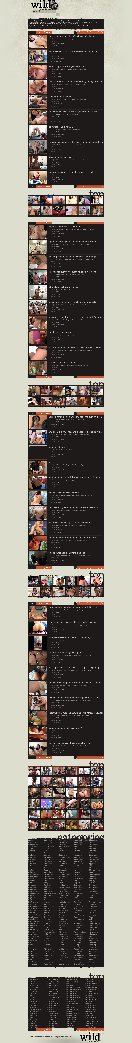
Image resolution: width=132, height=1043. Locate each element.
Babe (57, 84)
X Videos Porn (34, 983)
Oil (75, 876)
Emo (45, 919)
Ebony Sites (52, 1011)
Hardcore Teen (35, 22)
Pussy (85, 99)
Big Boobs (71, 449)
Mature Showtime (91, 983)
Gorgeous (85, 480)
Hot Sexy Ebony (53, 1013)
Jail (60, 917)
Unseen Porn (34, 985)
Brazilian (31, 930)
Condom (47, 864)
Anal (57, 259)
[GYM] (37, 474)
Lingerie (92, 175)
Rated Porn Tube (54, 981)
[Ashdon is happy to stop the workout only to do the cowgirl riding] (37, 63)
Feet (45, 943)
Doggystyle (74, 69)
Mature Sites (90, 985)
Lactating (62, 936)
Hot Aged (70, 1005)
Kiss (60, 930)
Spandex (92, 857)
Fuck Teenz (70, 999)
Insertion (73, 99)
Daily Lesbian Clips (73, 981)
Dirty (69, 69)
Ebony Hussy (53, 1009)
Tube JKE (89, 1013)
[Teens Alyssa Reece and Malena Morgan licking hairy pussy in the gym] (37, 619)
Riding (80, 54)
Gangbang (68, 320)
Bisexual (31, 906)
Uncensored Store (35, 1009)
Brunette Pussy (46, 21)
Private (76, 923)
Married (61, 962)
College (46, 857)
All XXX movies (34, 987)
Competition (48, 859)
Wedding (92, 945)
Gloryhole (62, 872)
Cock (45, 853)
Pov (75, 917)
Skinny (91, 844)
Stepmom (92, 868)
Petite (76, 904)
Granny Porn (71, 1001)
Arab (30, 861)
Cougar (46, 866)
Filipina (46, 949)
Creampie (47, 872)
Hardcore (67, 39)
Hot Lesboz (70, 1007)
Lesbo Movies (71, 1019)
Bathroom (32, 881)
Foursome (62, 846)
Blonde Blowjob (44, 22)
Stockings (92, 870)
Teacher (85, 84)
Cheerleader (32, 964)
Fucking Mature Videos (74, 995)
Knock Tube (33, 1025)
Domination (48, 911)
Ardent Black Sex (54, 991)
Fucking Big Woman (73, 987)
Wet (90, 947)
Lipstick (61, 955)
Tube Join (33, 989)
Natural (82, 144)
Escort (46, 923)
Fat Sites (70, 985)
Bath (30, 878)
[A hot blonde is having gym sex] (37, 299)
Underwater (93, 923)
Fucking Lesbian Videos (74, 991)
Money (76, 855)
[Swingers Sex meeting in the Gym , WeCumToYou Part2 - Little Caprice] (37, 154)
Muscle (78, 274)
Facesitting (48, 932)
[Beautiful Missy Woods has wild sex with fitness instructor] (37, 725)
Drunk (46, 915)
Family (46, 936)
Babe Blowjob (86, 22)
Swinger (92, 887)
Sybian (91, 889)
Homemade (83, 745)
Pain (75, 891)
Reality (76, 610)
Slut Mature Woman (92, 993)
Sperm (91, 861)
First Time (47, 953)
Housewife (63, 898)
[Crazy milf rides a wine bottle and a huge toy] (37, 755)
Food (60, 840)
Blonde (57, 69)
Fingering (66, 84)
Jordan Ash (91, 25)
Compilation (79, 159)
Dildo (70, 129)
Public (78, 685)
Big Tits (74, 274)
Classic (83, 540)
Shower (92, 840)
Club (45, 851)
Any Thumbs (33, 1019)
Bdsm (61, 244)
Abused (31, 842)
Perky (76, 902)
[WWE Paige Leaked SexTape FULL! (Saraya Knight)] (37, 649)
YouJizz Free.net (91, 1017)
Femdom (80, 175)
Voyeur (64, 114)
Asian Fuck (56, 23)
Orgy (85, 144)
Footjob (61, 842)
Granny (82, 69)
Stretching (93, 874)
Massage (62, 964)
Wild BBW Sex (90, 997)
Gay (60, 859)
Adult (31, 1017)
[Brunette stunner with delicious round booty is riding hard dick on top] (37, 489)
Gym (85, 39)
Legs (60, 947)
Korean (61, 934)
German (86, 655)
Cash (30, 951)
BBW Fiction (52, 1021)
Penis (76, 900)
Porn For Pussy (91, 1005)
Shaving (77, 962)
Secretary (77, 955)
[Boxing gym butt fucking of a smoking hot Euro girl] (37, 268)
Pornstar (71, 144)
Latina (61, 943)
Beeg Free (89, 1015)
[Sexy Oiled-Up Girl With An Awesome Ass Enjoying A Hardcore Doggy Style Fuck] (37, 519)
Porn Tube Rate (34, 1027)
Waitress (92, 940)
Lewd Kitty (70, 1025)
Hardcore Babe (73, 21)
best (76, 5)
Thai (90, 900)
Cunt (62, 99)
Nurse (76, 870)
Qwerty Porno (34, 979)
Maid (60, 960)
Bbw (30, 883)
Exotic (46, 928)
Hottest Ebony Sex (54, 1015)
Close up (67, 175)
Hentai (61, 889)
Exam (46, 925)
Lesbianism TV (71, 1011)
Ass (82, 39)
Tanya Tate (38, 25)
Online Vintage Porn (92, 1021)
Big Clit (31, 896)
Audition (31, 868)
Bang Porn (33, 993)
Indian (61, 906)
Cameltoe (31, 947)
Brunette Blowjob (77, 22)
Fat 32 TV (70, 983)
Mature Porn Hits (91, 981)
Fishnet (46, 955)
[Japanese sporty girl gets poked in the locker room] (37, 253)
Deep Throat (83, 229)
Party (76, 898)
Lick (80, 610)
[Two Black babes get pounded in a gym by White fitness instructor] (37, 709)
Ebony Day (52, 1001)
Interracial (75, 555)
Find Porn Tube (91, 1009)
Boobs (30, 925)
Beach (30, 887)
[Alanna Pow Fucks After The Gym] (37, 504)
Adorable (31, 844)
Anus (30, 859)
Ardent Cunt (33, 991)
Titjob (91, 906)
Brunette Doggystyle (73, 23)
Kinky (77, 99)
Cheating (31, 962)
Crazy (74, 745)
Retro (76, 940)
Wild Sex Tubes (34, 1011)
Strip (91, 876)
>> (102, 32)
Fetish (65, 99)
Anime (30, 857)
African (31, 846)
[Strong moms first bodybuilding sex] (37, 664)
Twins (91, 917)
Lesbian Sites (71, 1015)
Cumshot (67, 159)
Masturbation (73, 175)
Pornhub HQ (33, 1001)
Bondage (31, 923)
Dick (81, 480)
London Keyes (82, 25)
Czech (46, 885)
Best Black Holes (54, 993)
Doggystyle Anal (35, 23)
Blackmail (32, 913)
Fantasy (46, 938)
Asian (57, 39)
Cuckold (47, 874)
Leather (61, 945)
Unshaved (93, 928)
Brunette (62, 39)
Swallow (88, 555)
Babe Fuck (81, 21)
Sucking (92, 881)
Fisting (46, 958)
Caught (31, 955)
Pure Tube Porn (53, 979)
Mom (76, 853)
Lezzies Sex (71, 1027)
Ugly (91, 919)
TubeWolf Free (91, 1027)
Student (92, 878)
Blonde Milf (94, 22)
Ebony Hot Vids (53, 1007)
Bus (29, 943)
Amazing (78, 39)
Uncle (91, 921)
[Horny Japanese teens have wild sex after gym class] (37, 314)
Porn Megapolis (91, 989)
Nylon (76, 872)
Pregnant (77, 919)
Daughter (47, 891)
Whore (91, 949)
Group (60, 144)
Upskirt (91, 930)
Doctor (46, 904)
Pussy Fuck (89, 21)
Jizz (88, 320)
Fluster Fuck (33, 997)
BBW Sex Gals (53, 1023)
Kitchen (61, 932)
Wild (90, 953)
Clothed (46, 849)
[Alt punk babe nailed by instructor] (37, 238)
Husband (62, 904)
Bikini (30, 904)
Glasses (62, 870)
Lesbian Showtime (73, 1013)
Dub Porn (32, 995)
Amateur (58, 175)
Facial (70, 259)
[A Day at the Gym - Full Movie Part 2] (37, 740)
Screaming (78, 953)
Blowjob (61, 229)
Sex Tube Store (53, 985)
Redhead (83, 495)
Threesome (84, 320)
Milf (76, 129)
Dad (45, 887)
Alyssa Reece (44, 27)
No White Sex (53, 1019)
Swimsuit (92, 885)
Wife (91, 951)
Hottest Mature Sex (73, 1009)
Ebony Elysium (53, 1003)
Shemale (77, 964)
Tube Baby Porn (53, 989)
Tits (74, 39)
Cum (83, 419)
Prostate (77, 925)
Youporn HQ (33, 1013)
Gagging (62, 855)
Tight (83, 610)
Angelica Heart (34, 27)
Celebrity (76, 640)
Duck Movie (89, 1025)
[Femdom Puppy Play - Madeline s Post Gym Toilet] (37, 184)
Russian (77, 949)
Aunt (30, 870)
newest (86, 5)
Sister (79, 419)
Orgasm (87, 244)
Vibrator (92, 932)
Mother (76, 859)
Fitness (77, 114)
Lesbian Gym (98, 21)
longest (95, 5)
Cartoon (31, 949)
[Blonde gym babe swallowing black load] (37, 564)
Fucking (69, 114)
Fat (78, 69)
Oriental (77, 887)
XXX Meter (89, 1001)
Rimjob (76, 947)
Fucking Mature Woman (74, 997)
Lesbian (71, 84)
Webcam (92, 943)
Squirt (91, 866)
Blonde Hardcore (56, 21)
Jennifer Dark (46, 25)
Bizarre (31, 908)
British (80, 640)
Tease (91, 896)
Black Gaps (52, 995)
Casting (31, 953)
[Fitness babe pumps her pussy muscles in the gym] (37, 284)
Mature (65, 69)
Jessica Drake (73, 25)
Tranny (91, 913)
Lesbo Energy (71, 1017)
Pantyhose (78, 896)
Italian (61, 915)
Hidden (61, 891)
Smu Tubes (52, 987)
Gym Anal (64, 21)
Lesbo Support (71, 1021)
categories (66, 5)
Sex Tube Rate (53, 983)
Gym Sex (37, 21)
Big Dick (31, 900)
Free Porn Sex (90, 1007)
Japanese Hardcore (46, 23)
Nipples (77, 866)
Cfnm (68, 480)
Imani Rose (65, 25)
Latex (61, 940)
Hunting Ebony (53, 1017)
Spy (90, 864)
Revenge (77, 943)
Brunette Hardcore (55, 22)
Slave (91, 846)
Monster (77, 857)
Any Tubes (33, 981)
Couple (68, 54)
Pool (75, 913)
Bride (30, 932)
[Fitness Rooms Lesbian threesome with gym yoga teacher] (37, 93)
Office (76, 874)
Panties (77, 893)
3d (29, 840)
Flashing (47, 962)
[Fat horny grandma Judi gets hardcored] (37, 78)
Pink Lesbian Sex (91, 987)
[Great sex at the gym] (37, 458)
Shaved (86, 365)
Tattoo (91, 891)
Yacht (91, 958)
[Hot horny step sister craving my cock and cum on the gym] (37, 429)
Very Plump (89, 995)
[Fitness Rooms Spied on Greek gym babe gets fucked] (37, 123)
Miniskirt (77, 851)
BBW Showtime (53, 1025)
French (80, 335)
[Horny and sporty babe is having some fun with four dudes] (37, 329)
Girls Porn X (90, 1003)
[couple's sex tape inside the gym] (37, 344)
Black (80, 555)
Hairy (61, 69)
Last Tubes (33, 999)
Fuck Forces (33, 1003)
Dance (46, 889)
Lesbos (69, 1023)
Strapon (92, 872)
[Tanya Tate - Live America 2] (37, 139)
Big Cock (89, 670)
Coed (73, 244)
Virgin (91, 936)
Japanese (81, 244)
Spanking (92, 859)
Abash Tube (33, 1015)
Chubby (46, 840)
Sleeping (92, 849)
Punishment (78, 932)
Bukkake (31, 940)
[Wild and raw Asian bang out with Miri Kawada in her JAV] (37, 359)
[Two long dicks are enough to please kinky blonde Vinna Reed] (37, 444)
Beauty (82, 715)
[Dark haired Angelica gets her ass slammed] (37, 534)
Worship (92, 955)
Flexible (76, 54)
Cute (64, 320)
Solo (91, 853)
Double (46, 913)
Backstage (32, 876)
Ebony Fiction (53, 1005)
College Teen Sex (91, 1023)
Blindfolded (32, 915)
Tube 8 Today (90, 1019)
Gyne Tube (33, 1023)
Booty (30, 928)
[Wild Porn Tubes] (45, 10)
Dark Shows (52, 999)
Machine (62, 958)
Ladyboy (62, 938)
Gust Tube (33, 1021)
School (76, 951)
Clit (45, 844)
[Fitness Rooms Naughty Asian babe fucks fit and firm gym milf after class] (37, 694)
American (31, 853)
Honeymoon (63, 896)
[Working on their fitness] (37, 108)
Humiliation (63, 902)
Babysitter (32, 874)
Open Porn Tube (91, 1011)
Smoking (92, 851)
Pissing (81, 99)
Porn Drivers (33, 1005)
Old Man (77, 878)
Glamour (62, 868)
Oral (75, 881)
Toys (84, 525)
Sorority (92, 855)
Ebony (61, 700)
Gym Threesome (66, 22)
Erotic (77, 84)
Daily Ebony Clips (54, 997)
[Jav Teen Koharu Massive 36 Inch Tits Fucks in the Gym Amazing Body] (37, 48)
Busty (66, 540)
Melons (76, 844)
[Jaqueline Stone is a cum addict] (37, 374)
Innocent (62, 908)
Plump (76, 911)
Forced (61, 844)
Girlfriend (85, 335)
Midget (76, 846)
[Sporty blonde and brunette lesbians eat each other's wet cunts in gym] (37, 549)
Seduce (77, 958)
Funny (61, 730)
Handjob (75, 434)
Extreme (47, 930)
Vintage (79, 540)
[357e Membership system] (37, 169)
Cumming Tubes (72, 979)
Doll (45, 908)
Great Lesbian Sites (73, 1003)
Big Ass (31, 891)
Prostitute (77, 928)
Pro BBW (89, 991)
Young (91, 962)
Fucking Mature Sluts (73, 993)
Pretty (76, 921)
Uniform (92, 925)
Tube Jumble (34, 1007)
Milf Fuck (63, 23)
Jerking (81, 365)
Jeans (61, 921)
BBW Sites (52, 1027)
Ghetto (61, 864)
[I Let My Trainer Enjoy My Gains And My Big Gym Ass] (37, 634)
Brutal (30, 938)
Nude (76, 868)
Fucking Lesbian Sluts (74, 989)
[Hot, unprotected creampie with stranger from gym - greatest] (37, 679)
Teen (71, 39)
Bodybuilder (32, 921)
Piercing (77, 906)
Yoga (73, 114)
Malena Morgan (56, 25)
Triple (91, 915)
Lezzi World (89, 979)
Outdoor (77, 889)
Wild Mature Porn (91, 999)
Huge (88, 745)
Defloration (48, 896)
